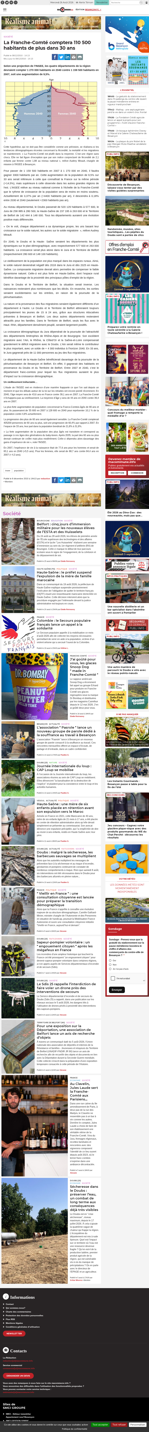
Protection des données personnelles (24, 1315)
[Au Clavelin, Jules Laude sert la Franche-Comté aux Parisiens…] (34, 1088)
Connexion (137, 473)
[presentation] (107, 731)
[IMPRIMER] (80, 57)
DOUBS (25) (42, 763)
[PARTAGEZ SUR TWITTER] (61, 57)
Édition (80, 9)
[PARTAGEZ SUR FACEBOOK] (55, 57)
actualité (54, 724)
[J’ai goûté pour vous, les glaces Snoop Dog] (34, 666)
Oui (114, 960)
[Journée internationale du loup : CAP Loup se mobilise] (18, 771)
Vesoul (41, 801)
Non (115, 965)
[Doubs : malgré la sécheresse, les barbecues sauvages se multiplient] (18, 857)
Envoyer (117, 989)
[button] (141, 2)
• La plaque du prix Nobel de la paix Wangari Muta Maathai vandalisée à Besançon (127, 144)
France (40, 617)
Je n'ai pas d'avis (120, 969)
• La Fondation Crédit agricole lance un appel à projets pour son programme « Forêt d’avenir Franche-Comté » (126, 121)
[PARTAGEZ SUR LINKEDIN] (67, 57)
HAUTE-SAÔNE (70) (46, 569)
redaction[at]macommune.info (18, 1361)
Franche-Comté (78, 656)
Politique (62, 569)
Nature (53, 763)
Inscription (117, 473)
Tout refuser (119, 1424)
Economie (75, 1080)
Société (8, 36)
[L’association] (18, 732)
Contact (10, 1304)
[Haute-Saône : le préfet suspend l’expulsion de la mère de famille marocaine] (18, 577)
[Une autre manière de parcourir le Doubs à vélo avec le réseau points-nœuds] (127, 648)
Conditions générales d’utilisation (23, 1327)
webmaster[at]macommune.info (18, 1392)
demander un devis (18, 1375)
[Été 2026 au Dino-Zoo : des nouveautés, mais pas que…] (127, 494)
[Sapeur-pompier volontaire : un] (18, 947)
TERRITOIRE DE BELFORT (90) (51, 1022)
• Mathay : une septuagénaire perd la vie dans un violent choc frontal (127, 111)
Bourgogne (43, 521)
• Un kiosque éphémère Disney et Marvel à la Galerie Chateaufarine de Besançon (127, 133)
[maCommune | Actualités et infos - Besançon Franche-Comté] (65, 10)
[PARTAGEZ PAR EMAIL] (74, 57)
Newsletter (14, 1333)
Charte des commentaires (18, 1312)
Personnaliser (137, 1424)
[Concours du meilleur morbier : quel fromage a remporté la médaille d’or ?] (127, 391)
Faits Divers (67, 849)
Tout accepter (100, 1424)
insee (7, 470)
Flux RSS (10, 1319)
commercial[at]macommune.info (19, 1368)
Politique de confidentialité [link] (74, 1429)
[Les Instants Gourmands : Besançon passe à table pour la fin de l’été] (127, 763)
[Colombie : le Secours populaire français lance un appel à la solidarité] (18, 625)
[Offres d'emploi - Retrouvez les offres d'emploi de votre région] (127, 253)
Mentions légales (14, 1323)
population (19, 470)
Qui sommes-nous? (15, 1308)
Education (57, 521)
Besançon (42, 724)
